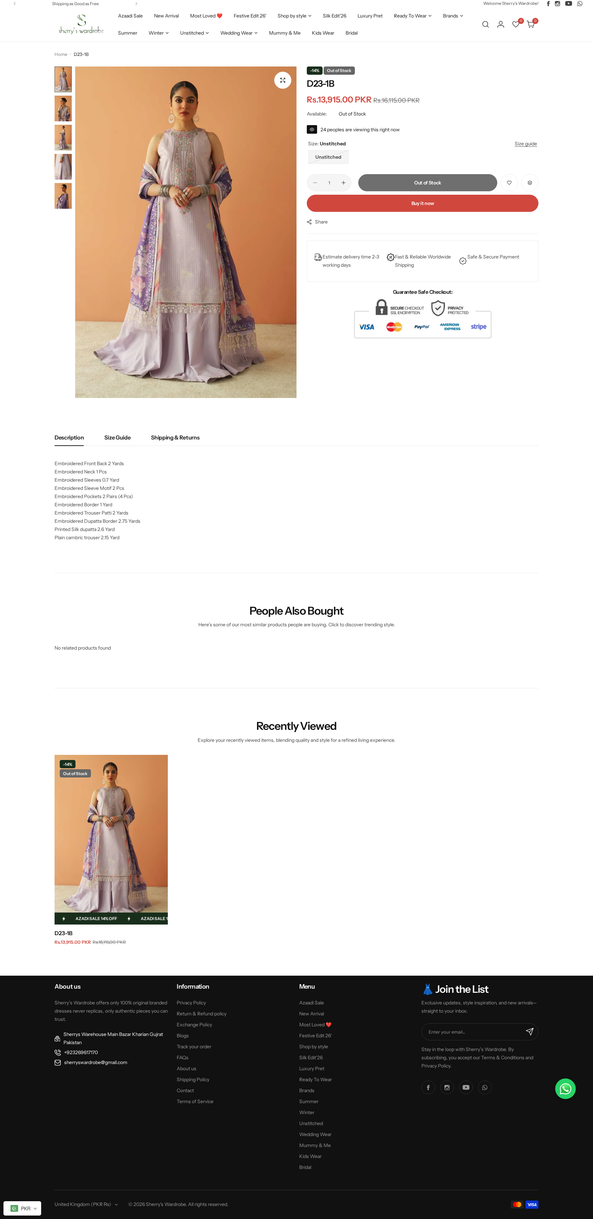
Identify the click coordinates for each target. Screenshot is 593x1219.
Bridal (305, 1167)
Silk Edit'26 (311, 1057)
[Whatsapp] (580, 3)
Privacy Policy (191, 1003)
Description (69, 437)
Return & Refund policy (201, 1014)
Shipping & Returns (175, 437)
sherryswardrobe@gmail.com (95, 1062)
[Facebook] (548, 3)
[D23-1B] (111, 840)
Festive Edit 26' (315, 1036)
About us (186, 1068)
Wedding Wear (315, 1134)
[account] (500, 24)
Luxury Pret (311, 1068)
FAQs (182, 1057)
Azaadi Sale (311, 1003)
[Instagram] (557, 3)
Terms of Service (195, 1101)
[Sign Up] (529, 1031)
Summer (308, 1101)
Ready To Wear (315, 1079)
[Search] (485, 24)
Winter (306, 1112)
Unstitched (311, 1123)
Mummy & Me (315, 1145)
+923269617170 (81, 1052)
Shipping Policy (193, 1079)
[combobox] (22, 1208)
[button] (14, 3)
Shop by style (313, 1046)
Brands (306, 1090)
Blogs (183, 1036)
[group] (185, 232)
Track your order (194, 1046)
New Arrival (311, 1014)
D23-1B (63, 933)
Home (61, 54)
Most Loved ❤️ (315, 1025)
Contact (185, 1090)
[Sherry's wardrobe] (80, 24)
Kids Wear (310, 1156)
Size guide (117, 437)
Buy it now (422, 203)
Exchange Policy (194, 1025)
